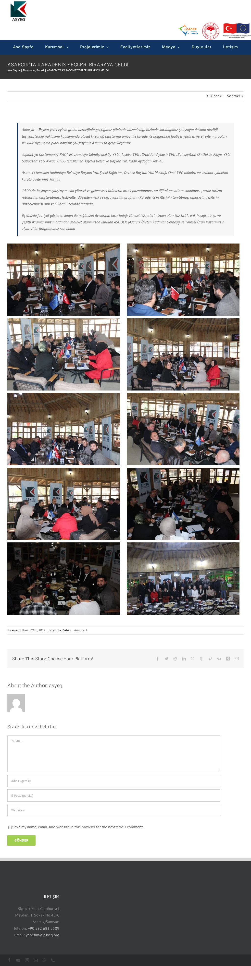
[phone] (53, 960)
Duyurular (55, 630)
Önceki (216, 95)
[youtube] (18, 960)
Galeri (67, 630)
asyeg (15, 630)
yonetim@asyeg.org (42, 934)
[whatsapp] (44, 960)
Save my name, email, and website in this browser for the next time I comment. (77, 826)
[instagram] (27, 960)
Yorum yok (81, 630)
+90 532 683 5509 (43, 928)
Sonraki (233, 95)
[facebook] (9, 960)
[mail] (36, 960)
